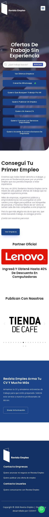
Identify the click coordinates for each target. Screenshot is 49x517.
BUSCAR (38, 64)
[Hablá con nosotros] (41, 509)
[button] (43, 8)
